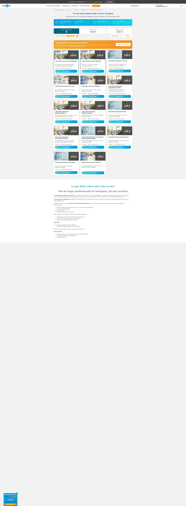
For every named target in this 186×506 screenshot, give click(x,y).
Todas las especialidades (59, 9)
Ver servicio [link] (66, 71)
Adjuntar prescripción (123, 44)
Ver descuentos (66, 36)
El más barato (93, 31)
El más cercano (119, 31)
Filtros (128, 36)
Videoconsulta (66, 5)
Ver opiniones (10, 504)
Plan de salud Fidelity (85, 5)
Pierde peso (96, 5)
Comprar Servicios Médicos (53, 5)
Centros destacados (66, 30)
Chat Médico (74, 5)
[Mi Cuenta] (181, 6)
